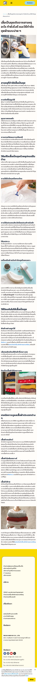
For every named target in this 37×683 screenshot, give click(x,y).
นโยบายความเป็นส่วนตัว (11, 674)
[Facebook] (4, 653)
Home (4, 14)
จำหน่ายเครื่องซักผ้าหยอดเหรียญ (13, 595)
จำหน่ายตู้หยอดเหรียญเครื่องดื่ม (13, 566)
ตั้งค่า (27, 676)
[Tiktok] (8, 653)
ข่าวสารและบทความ (9, 618)
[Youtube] (11, 653)
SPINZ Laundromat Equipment (13, 592)
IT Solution (7, 573)
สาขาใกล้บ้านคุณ (8, 616)
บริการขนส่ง (7, 575)
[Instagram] (14, 653)
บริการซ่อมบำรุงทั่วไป (9, 568)
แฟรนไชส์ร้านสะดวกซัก (10, 614)
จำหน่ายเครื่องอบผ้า (9, 597)
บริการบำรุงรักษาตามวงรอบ (12, 571)
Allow (32, 680)
